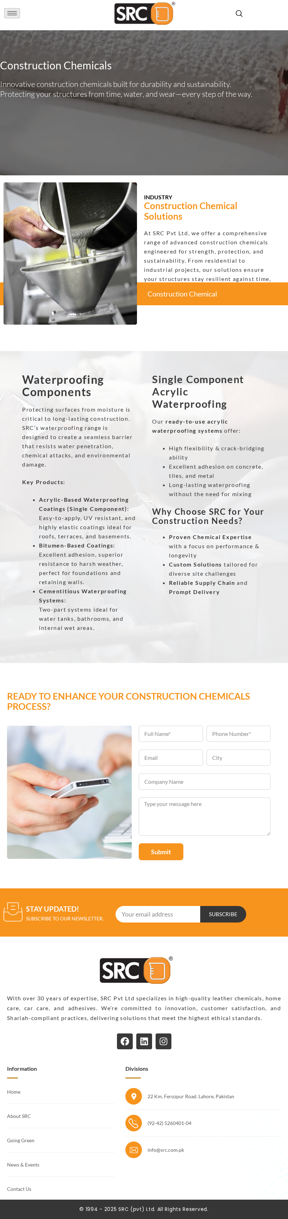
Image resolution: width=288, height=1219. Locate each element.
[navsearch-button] (241, 13)
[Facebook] (125, 1041)
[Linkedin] (144, 1041)
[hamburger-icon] (12, 13)
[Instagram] (163, 1041)
